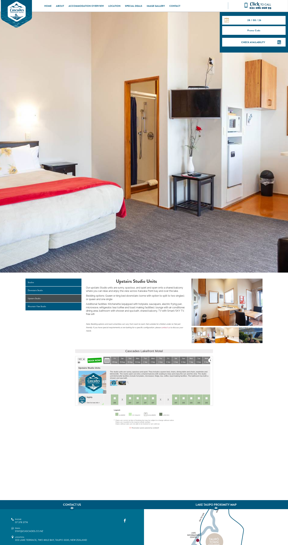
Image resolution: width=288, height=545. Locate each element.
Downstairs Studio (35, 290)
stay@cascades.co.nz (29, 530)
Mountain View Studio (37, 306)
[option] (227, 303)
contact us (165, 327)
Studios (31, 282)
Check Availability (253, 42)
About (60, 6)
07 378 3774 (21, 521)
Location (114, 6)
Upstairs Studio (34, 298)
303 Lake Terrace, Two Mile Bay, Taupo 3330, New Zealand (51, 539)
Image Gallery (156, 6)
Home (47, 6)
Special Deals (133, 6)
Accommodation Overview (86, 6)
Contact (174, 6)
